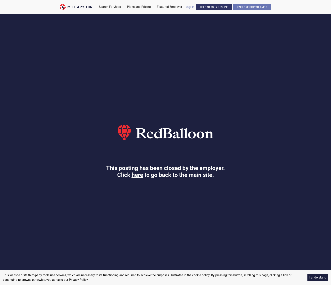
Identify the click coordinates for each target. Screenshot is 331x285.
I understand (317, 277)
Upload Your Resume (214, 7)
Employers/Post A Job (252, 7)
